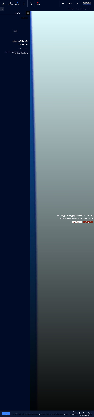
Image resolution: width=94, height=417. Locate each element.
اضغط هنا (82, 415)
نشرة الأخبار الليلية (79, 8)
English (3, 4)
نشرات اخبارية (87, 8)
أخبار (77, 3)
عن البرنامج (18, 13)
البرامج (70, 3)
